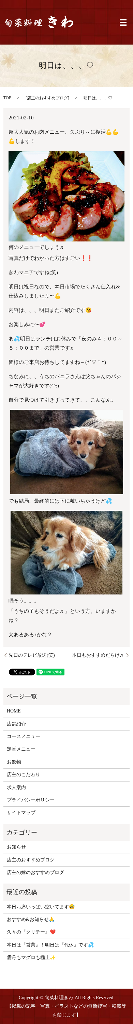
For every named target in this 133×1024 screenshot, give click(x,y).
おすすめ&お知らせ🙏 (31, 919)
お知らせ (16, 847)
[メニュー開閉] (123, 22)
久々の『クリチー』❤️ (31, 932)
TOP (7, 98)
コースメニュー (23, 736)
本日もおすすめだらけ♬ (98, 655)
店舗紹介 (16, 723)
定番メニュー (21, 749)
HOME (14, 711)
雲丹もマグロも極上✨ (31, 957)
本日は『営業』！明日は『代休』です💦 (50, 944)
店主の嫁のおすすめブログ (35, 872)
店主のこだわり (23, 774)
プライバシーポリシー (31, 800)
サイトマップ (21, 812)
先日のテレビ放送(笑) (32, 655)
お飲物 (14, 762)
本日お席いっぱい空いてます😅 (41, 906)
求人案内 (16, 787)
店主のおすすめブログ (47, 98)
